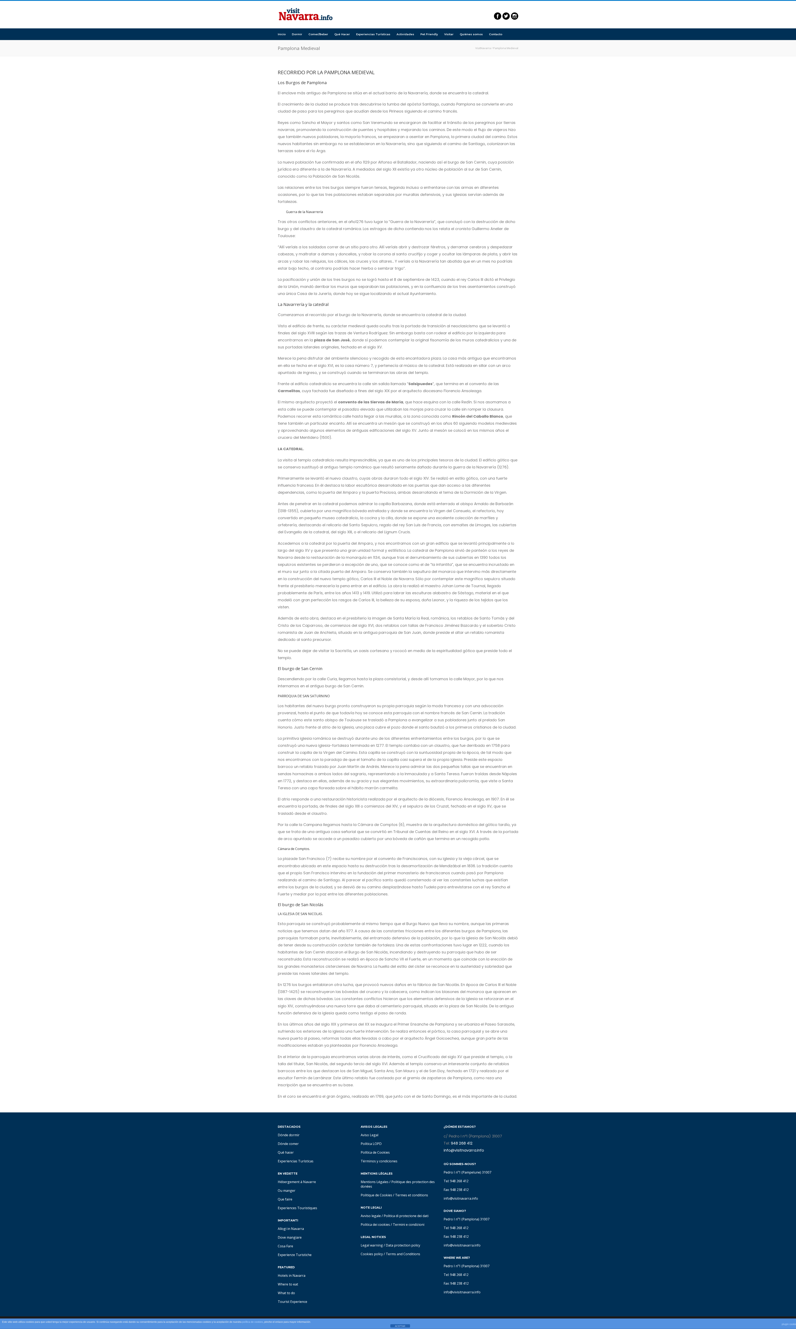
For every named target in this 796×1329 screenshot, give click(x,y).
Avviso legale (371, 1216)
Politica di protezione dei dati (406, 1216)
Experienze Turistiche (295, 1255)
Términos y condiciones (379, 1161)
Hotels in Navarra (291, 1275)
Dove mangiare (290, 1237)
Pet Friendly (429, 34)
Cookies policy (372, 1254)
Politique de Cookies (376, 1195)
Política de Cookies (375, 1152)
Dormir (297, 34)
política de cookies (252, 1322)
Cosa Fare (285, 1246)
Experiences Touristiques (297, 1208)
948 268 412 (462, 1143)
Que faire (285, 1199)
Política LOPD (371, 1143)
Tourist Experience (292, 1301)
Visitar (449, 34)
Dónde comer (288, 1143)
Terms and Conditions (403, 1254)
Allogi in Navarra (291, 1228)
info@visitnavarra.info (464, 1150)
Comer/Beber (318, 34)
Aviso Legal (369, 1135)
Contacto (495, 34)
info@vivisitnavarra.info (462, 1245)
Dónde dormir (289, 1135)
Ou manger (286, 1190)
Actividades (405, 34)
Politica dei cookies (375, 1224)
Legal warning (372, 1245)
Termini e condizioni (408, 1224)
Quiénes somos (471, 34)
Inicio (282, 34)
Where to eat (288, 1284)
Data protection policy (403, 1245)
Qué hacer (286, 1152)
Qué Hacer (342, 34)
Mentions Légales (374, 1182)
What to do (286, 1293)
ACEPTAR (400, 1326)
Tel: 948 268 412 (456, 1181)
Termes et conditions (411, 1195)
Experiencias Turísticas (373, 34)
